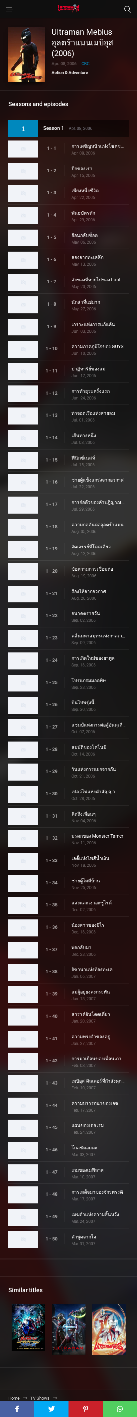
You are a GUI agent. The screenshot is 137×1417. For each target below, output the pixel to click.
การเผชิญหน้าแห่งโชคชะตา (98, 146)
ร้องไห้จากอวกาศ (88, 591)
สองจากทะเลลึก (87, 257)
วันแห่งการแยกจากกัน (93, 769)
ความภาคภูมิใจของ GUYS (97, 346)
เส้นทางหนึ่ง (83, 435)
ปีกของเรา (81, 168)
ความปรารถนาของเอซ (94, 1103)
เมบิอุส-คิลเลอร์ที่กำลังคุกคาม (98, 1081)
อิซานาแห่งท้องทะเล (92, 969)
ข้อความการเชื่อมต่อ (92, 569)
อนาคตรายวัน (85, 613)
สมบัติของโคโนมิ (88, 747)
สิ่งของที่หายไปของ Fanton (98, 279)
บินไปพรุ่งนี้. (83, 702)
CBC (85, 63)
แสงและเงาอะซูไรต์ (91, 902)
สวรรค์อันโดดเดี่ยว (90, 1014)
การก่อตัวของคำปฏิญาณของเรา (98, 502)
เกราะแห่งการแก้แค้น (93, 324)
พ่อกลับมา (81, 947)
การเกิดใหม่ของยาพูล (93, 658)
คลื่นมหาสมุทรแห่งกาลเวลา (98, 635)
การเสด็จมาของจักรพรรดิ (97, 1192)
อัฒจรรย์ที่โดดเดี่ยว (91, 546)
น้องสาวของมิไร (87, 925)
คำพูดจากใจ (83, 1236)
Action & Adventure (70, 72)
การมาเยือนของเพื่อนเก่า (96, 1058)
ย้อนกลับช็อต (84, 235)
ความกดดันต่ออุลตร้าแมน (97, 524)
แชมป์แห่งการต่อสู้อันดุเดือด (98, 725)
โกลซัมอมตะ (84, 1147)
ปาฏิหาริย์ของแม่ (88, 368)
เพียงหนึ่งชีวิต (85, 190)
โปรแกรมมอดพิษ (88, 680)
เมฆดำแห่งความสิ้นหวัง (95, 1214)
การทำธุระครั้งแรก (90, 391)
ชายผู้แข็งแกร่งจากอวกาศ (97, 480)
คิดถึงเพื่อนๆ (83, 814)
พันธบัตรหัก (83, 213)
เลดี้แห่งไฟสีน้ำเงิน (90, 858)
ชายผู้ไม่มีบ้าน (85, 880)
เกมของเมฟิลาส (87, 1170)
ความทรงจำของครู (90, 1036)
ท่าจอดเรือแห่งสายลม (93, 413)
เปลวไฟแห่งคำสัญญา (93, 791)
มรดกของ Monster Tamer (97, 836)
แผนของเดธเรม (87, 1125)
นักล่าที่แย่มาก (85, 302)
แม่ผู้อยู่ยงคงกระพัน (90, 992)
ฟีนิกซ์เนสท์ (83, 458)
